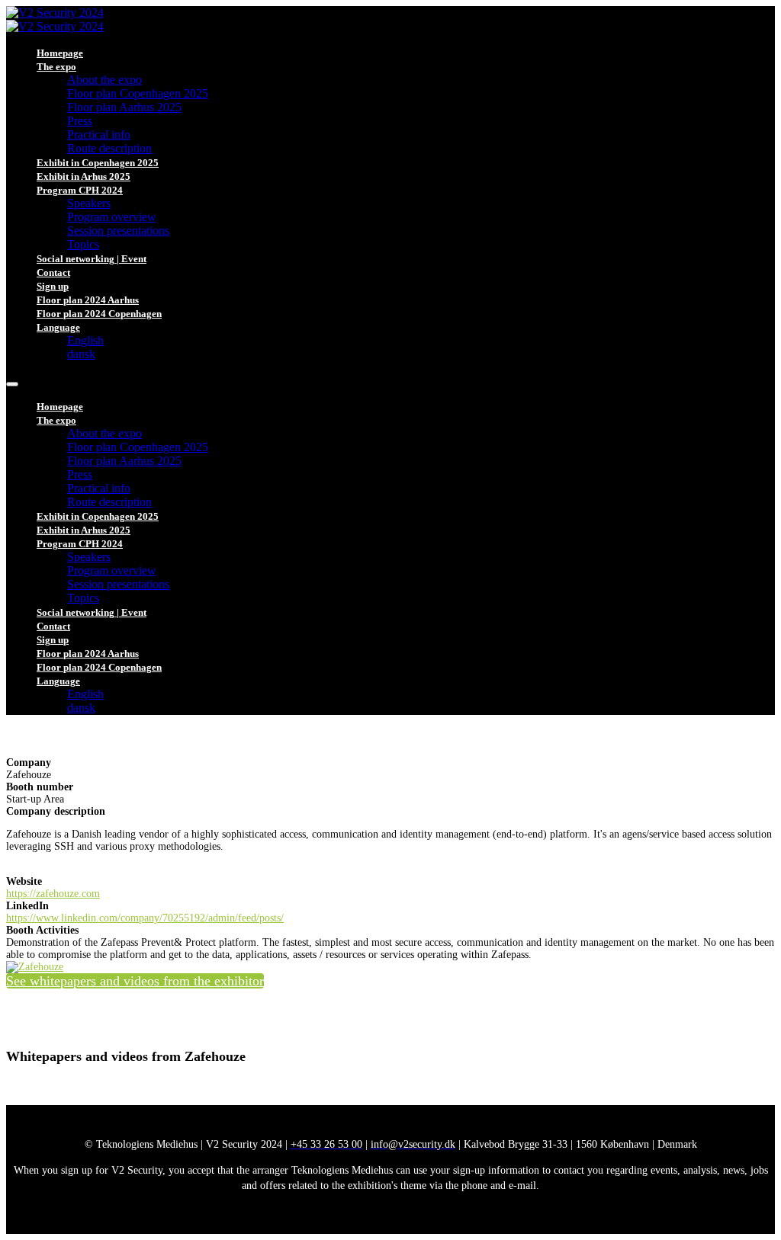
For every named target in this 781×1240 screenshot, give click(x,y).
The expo (56, 66)
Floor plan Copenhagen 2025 (137, 93)
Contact (53, 272)
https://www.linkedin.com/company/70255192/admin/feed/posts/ (145, 918)
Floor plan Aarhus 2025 (124, 107)
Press (79, 120)
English (85, 340)
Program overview (111, 216)
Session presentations (118, 230)
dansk (81, 354)
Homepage (60, 53)
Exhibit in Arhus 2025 (83, 176)
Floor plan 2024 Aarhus (88, 300)
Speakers (89, 203)
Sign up (53, 286)
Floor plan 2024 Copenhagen (99, 313)
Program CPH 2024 (80, 190)
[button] (135, 980)
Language (58, 327)
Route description (109, 148)
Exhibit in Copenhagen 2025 (98, 162)
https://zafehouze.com (53, 893)
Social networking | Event (91, 258)
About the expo (104, 79)
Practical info (98, 134)
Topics (83, 244)
